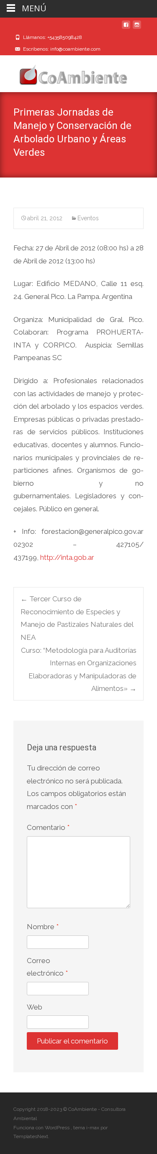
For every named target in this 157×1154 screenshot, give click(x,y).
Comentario (48, 827)
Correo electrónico (47, 967)
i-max (93, 1128)
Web (34, 1007)
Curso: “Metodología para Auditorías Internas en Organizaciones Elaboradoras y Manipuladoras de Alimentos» (78, 669)
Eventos (88, 218)
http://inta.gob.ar (67, 557)
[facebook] (126, 28)
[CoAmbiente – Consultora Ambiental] (65, 72)
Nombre (43, 926)
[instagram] (137, 28)
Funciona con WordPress (42, 1128)
